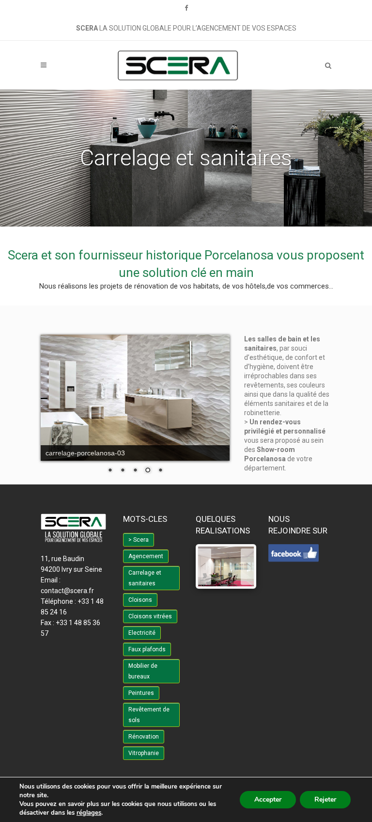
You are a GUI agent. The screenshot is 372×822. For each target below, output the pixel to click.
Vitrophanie (143, 753)
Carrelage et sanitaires (144, 578)
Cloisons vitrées (150, 616)
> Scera (138, 539)
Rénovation (143, 736)
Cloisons (140, 599)
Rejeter (325, 799)
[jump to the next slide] (247, 566)
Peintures (141, 693)
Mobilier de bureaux (142, 671)
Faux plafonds (147, 649)
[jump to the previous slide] (204, 566)
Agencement (145, 556)
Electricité (141, 632)
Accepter (267, 799)
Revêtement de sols (149, 715)
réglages (89, 812)
